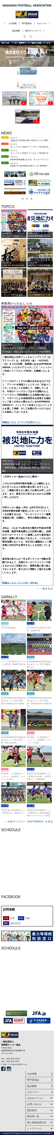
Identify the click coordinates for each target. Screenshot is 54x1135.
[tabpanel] (39, 182)
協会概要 (16, 30)
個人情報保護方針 (37, 1122)
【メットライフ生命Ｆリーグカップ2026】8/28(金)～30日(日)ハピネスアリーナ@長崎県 (30, 147)
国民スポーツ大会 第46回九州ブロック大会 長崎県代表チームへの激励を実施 (40, 264)
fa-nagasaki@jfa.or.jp (17, 1064)
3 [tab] (31, 198)
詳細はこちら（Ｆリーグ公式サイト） (21, 422)
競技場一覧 (33, 1116)
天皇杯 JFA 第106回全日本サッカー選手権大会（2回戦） (30, 166)
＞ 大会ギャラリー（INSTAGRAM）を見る (28, 821)
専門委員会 (27, 23)
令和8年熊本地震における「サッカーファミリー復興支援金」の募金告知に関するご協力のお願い (30, 159)
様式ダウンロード (33, 30)
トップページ (34, 1128)
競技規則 (32, 1110)
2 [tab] (27, 198)
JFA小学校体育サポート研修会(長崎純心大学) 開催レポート (40, 293)
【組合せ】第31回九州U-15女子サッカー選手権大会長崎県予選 (30, 140)
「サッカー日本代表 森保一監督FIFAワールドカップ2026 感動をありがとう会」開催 (14, 293)
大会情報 (13, 23)
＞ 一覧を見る (45, 588)
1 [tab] (22, 198)
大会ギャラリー (35, 1098)
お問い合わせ (34, 1104)
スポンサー (42, 23)
